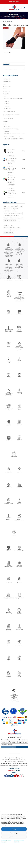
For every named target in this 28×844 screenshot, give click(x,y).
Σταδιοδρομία (23, 763)
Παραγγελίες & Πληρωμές (10, 761)
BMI (16, 206)
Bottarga (20, 206)
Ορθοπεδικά (6, 225)
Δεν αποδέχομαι (14, 833)
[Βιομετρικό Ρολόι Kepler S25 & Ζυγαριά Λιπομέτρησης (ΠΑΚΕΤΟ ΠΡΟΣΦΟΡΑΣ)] (5, 193)
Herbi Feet (7, 103)
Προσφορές (6, 79)
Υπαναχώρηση (20, 761)
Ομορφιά (5, 121)
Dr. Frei (6, 131)
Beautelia (12, 206)
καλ (4, 84)
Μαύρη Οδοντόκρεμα (8, 222)
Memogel (6, 106)
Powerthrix (6, 211)
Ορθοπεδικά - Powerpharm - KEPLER (14, 133)
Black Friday (7, 86)
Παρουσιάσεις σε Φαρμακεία (7, 765)
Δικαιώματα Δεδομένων (8, 759)
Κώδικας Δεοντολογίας (19, 759)
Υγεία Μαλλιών (7, 230)
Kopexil (16, 208)
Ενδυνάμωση (6, 126)
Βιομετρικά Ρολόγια (9, 111)
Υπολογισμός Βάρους (8, 232)
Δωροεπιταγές (7, 81)
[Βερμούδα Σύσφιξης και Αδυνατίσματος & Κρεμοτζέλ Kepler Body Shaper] (5, 160)
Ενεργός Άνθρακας (15, 215)
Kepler (12, 208)
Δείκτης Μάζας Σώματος (16, 213)
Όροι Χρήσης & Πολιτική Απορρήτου (6, 841)
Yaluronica (6, 91)
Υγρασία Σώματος (15, 230)
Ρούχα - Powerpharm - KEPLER (12, 136)
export (5, 88)
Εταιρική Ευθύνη (16, 763)
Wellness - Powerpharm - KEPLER (13, 138)
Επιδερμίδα (6, 218)
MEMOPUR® (7, 108)
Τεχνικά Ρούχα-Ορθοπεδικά (11, 128)
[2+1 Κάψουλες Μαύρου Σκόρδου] (5, 151)
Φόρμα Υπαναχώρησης (6, 763)
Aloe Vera (6, 206)
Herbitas (6, 101)
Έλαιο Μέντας (7, 213)
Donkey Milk (6, 208)
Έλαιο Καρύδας (13, 211)
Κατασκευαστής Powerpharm (16, 218)
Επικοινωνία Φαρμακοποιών (20, 765)
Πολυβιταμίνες (8, 118)
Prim (5, 96)
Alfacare (6, 93)
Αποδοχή (14, 829)
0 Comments (7, 52)
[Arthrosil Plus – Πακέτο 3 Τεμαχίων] (5, 168)
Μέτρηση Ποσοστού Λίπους (10, 220)
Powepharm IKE (11, 770)
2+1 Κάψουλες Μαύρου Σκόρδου (11, 151)
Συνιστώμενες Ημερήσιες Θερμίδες (12, 227)
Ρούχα (12, 225)
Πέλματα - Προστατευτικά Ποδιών (13, 98)
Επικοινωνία (14, 767)
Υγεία (4, 124)
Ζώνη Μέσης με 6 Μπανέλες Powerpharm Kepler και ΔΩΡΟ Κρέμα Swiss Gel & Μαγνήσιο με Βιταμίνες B (11, 179)
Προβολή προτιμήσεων (14, 837)
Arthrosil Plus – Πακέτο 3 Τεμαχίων (12, 168)
